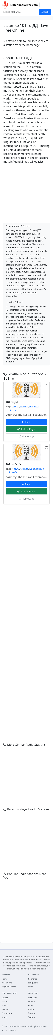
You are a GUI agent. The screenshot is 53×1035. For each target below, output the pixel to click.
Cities (30, 986)
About (4, 1030)
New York (32, 997)
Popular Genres (9, 986)
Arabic (4, 1017)
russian (9, 410)
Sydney (31, 1017)
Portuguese (7, 1013)
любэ (14, 472)
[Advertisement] (26, 192)
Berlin (31, 1009)
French (5, 1005)
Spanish (5, 1001)
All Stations (7, 982)
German (5, 1009)
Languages (33, 982)
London (31, 1001)
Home (4, 978)
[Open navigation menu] (42, 5)
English (5, 997)
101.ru (15, 406)
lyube (32, 468)
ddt (31, 406)
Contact (12, 1030)
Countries (32, 978)
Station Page (28, 429)
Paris (30, 1005)
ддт (16, 410)
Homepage (27, 436)
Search (45, 11)
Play (27, 422)
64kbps (24, 406)
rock (36, 406)
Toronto (31, 1013)
